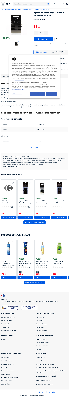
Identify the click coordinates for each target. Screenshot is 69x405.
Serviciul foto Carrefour (8, 371)
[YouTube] (53, 393)
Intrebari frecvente (41, 361)
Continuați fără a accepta (37, 94)
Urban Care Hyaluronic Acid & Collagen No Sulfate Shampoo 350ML (8, 263)
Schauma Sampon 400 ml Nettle (58, 262)
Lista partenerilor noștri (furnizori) (20, 89)
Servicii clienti (5, 357)
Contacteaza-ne (40, 357)
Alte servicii (4, 367)
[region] (34, 77)
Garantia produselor (42, 330)
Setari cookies (5, 384)
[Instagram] (39, 393)
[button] (67, 4)
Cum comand (40, 317)
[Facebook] (49, 393)
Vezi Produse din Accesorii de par (34, 222)
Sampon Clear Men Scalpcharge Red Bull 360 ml (25, 263)
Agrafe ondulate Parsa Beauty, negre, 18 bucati (42, 203)
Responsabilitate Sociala (8, 330)
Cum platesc (39, 320)
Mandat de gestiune (42, 345)
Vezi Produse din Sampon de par (34, 282)
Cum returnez (40, 327)
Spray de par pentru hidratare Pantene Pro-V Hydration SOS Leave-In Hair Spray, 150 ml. (42, 263)
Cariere (3, 339)
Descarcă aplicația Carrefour (44, 384)
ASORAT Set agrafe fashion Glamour (8, 202)
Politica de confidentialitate (9, 377)
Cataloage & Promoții (42, 342)
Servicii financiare (6, 361)
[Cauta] (48, 4)
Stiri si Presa (5, 327)
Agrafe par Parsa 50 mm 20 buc (59, 202)
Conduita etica (5, 374)
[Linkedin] (46, 393)
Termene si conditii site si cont (45, 364)
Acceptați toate (51, 94)
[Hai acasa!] (2, 9)
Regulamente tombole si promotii (46, 376)
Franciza (38, 349)
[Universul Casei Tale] (8, 4)
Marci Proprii (5, 324)
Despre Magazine (6, 320)
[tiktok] (43, 393)
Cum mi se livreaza (41, 324)
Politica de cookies (6, 380)
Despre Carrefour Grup (8, 317)
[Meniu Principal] (3, 4)
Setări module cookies (17, 94)
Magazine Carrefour (42, 339)
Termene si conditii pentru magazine (47, 367)
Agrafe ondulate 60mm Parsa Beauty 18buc (25, 203)
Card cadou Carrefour (7, 364)
